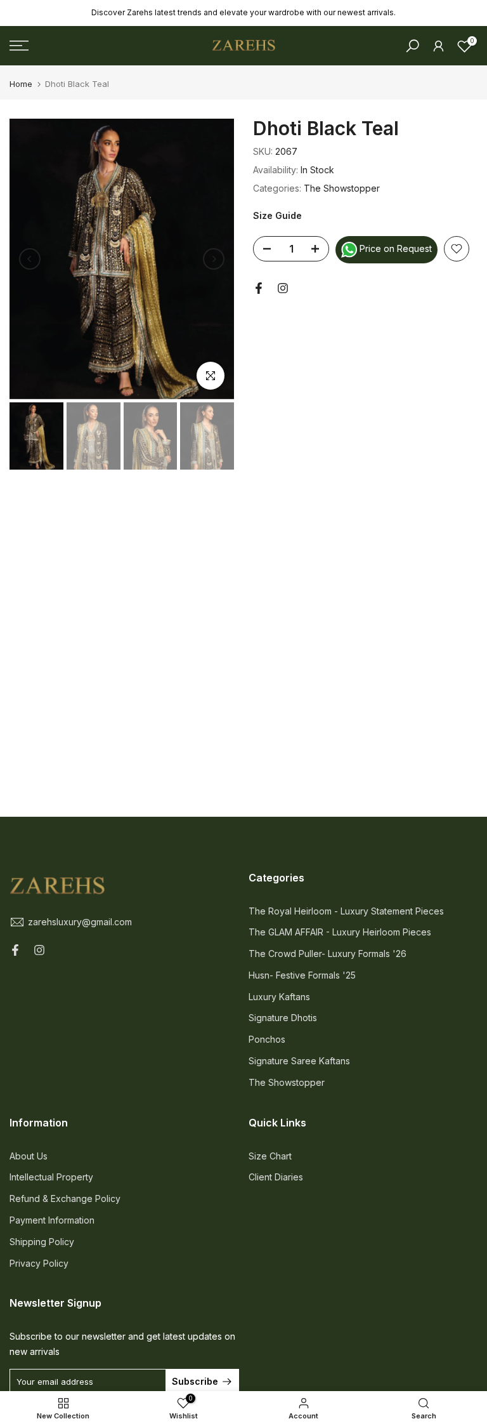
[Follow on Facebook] (258, 288)
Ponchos (267, 1039)
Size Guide (277, 215)
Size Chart (270, 1156)
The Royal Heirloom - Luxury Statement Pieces (346, 911)
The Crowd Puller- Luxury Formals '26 (327, 953)
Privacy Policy (39, 1263)
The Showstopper (342, 188)
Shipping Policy (42, 1241)
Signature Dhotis (283, 1017)
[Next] (213, 259)
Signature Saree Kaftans (299, 1060)
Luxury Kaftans (279, 996)
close (26, 13)
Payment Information (52, 1220)
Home (21, 84)
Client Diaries (276, 1177)
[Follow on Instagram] (283, 288)
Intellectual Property (51, 1177)
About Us (29, 1156)
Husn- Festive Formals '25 (302, 975)
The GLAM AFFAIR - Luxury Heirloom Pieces (340, 932)
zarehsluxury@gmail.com (80, 921)
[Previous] (30, 259)
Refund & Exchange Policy (65, 1198)
